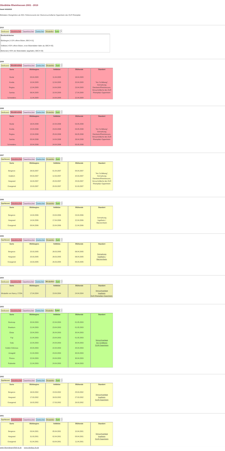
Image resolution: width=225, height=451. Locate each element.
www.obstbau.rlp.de (31, 448)
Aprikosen (5, 31)
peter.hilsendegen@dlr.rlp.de (11, 448)
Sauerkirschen (28, 31)
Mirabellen (50, 31)
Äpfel (57, 31)
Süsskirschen (16, 31)
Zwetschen (40, 31)
